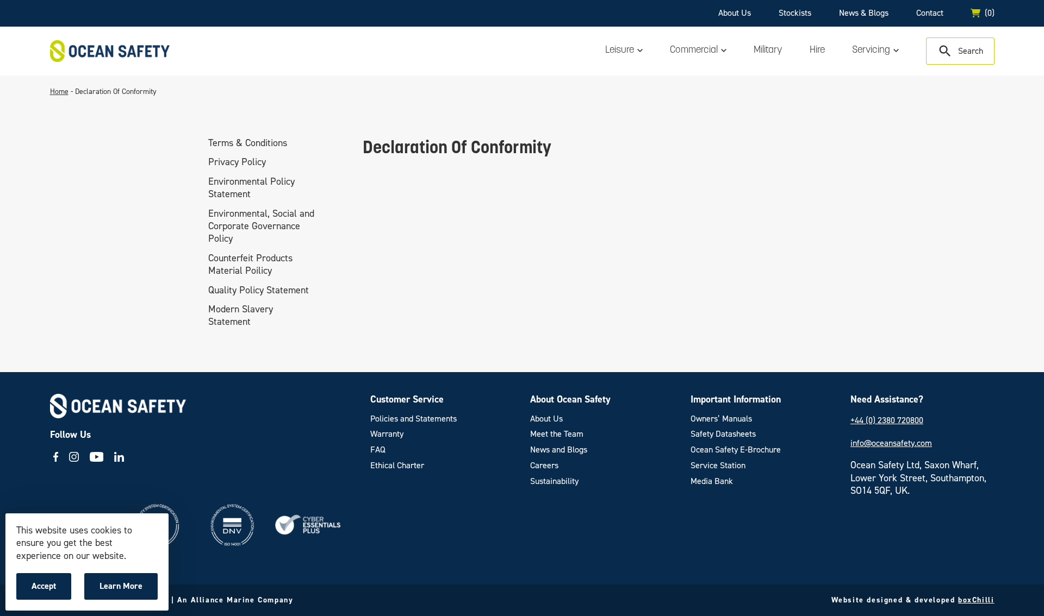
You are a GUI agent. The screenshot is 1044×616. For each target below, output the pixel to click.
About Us (734, 12)
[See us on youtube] (96, 457)
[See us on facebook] (55, 457)
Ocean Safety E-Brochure (736, 449)
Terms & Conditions (247, 142)
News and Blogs (558, 449)
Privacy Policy (237, 162)
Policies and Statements (413, 418)
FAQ (378, 449)
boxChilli (976, 600)
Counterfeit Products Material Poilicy (250, 264)
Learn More (124, 590)
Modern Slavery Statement (240, 315)
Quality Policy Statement (258, 290)
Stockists (795, 12)
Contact (929, 12)
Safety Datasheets (723, 434)
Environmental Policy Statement (251, 187)
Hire (817, 50)
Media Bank (712, 481)
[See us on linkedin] (119, 457)
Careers (544, 465)
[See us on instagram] (74, 457)
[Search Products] (960, 51)
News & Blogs (863, 12)
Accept (51, 590)
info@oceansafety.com (891, 443)
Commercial (694, 50)
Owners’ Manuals (721, 418)
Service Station (718, 465)
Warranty (386, 434)
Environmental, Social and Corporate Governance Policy (261, 226)
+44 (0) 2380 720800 (886, 420)
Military (768, 50)
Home (59, 91)
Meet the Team (556, 434)
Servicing (871, 50)
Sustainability (554, 481)
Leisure (619, 50)
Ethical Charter (397, 465)
